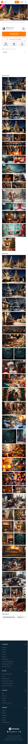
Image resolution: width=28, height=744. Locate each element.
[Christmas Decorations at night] (7, 193)
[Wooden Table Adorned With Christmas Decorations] (13, 361)
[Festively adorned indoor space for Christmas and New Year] (9, 209)
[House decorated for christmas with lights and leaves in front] (13, 654)
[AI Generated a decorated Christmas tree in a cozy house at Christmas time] (13, 509)
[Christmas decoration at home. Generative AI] (8, 144)
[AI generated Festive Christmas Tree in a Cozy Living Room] (6, 695)
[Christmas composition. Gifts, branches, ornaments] (8, 175)
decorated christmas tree (9, 731)
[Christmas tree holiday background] (13, 184)
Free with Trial (14, 34)
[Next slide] (23, 731)
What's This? (14, 49)
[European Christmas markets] (7, 137)
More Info (5, 51)
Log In (22, 2)
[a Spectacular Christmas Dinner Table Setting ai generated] (13, 567)
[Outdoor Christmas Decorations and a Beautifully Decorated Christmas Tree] (13, 83)
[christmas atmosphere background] (8, 276)
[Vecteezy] (2, 2)
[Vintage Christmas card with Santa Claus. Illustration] (13, 219)
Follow (23, 29)
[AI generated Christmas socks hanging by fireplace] (13, 155)
